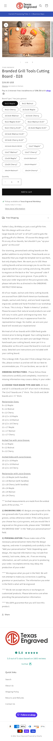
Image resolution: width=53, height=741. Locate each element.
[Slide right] (32, 62)
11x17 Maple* (35, 146)
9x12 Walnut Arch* (36, 122)
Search (8, 679)
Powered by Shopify (35, 736)
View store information (15, 208)
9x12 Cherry (10, 109)
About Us (9, 685)
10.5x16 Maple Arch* (37, 128)
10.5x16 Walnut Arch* (14, 134)
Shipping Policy (12, 691)
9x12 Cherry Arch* (13, 128)
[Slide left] (21, 62)
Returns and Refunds (14, 698)
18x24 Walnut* (13, 171)
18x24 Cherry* (33, 171)
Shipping (5, 86)
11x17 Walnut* (11, 152)
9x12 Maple (10, 103)
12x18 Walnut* (32, 159)
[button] (5, 6)
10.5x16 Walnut (12, 115)
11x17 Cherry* (31, 152)
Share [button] (7, 614)
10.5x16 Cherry (32, 115)
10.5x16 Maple (29, 109)
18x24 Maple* (32, 165)
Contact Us (10, 704)
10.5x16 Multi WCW (15, 147)
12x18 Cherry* (11, 164)
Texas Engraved (22, 736)
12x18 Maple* (11, 158)
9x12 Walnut (27, 103)
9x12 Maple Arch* (13, 122)
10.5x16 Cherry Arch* (14, 140)
